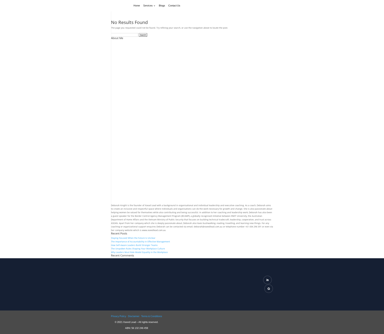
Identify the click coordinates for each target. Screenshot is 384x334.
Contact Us (174, 5)
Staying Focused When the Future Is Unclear (133, 238)
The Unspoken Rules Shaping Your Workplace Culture (138, 248)
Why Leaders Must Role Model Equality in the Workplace (139, 252)
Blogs (162, 5)
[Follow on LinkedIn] (267, 280)
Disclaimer (133, 316)
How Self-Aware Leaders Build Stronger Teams (134, 245)
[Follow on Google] (268, 288)
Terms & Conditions (151, 316)
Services (148, 5)
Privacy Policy (118, 316)
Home (137, 5)
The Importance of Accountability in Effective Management (140, 241)
